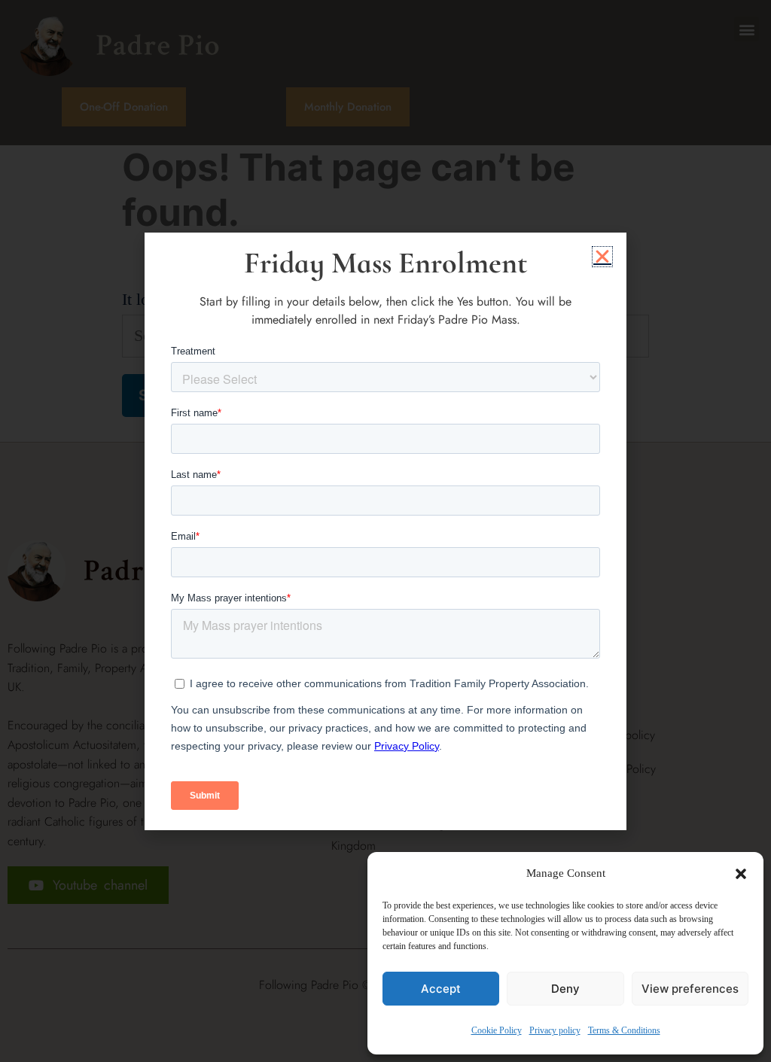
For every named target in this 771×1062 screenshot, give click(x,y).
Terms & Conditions (624, 1030)
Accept (441, 988)
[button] (740, 873)
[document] (385, 531)
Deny (565, 988)
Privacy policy (555, 1030)
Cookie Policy (496, 1030)
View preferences (690, 988)
